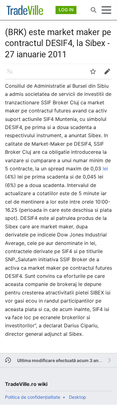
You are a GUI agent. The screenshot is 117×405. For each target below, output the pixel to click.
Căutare (95, 13)
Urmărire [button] (95, 74)
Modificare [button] (109, 74)
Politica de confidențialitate (32, 397)
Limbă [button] (12, 74)
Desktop (77, 397)
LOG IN (66, 9)
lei (105, 168)
